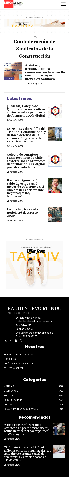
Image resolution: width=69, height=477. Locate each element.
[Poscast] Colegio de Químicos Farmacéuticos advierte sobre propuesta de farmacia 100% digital (26, 110)
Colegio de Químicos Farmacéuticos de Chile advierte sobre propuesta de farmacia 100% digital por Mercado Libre (26, 161)
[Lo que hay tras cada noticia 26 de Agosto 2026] (55, 214)
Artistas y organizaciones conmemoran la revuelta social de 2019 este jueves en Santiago (45, 72)
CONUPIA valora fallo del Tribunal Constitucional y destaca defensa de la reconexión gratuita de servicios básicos (26, 135)
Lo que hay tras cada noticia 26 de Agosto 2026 (22, 213)
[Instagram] (11, 341)
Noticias (9, 78)
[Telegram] (16, 341)
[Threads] (21, 341)
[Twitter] (6, 341)
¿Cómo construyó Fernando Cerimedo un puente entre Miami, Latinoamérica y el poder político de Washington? (26, 429)
